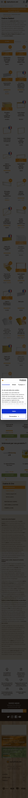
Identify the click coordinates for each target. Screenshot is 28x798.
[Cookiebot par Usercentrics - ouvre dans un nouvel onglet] (19, 380)
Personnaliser (13, 416)
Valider (14, 411)
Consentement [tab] (6, 384)
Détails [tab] (14, 384)
